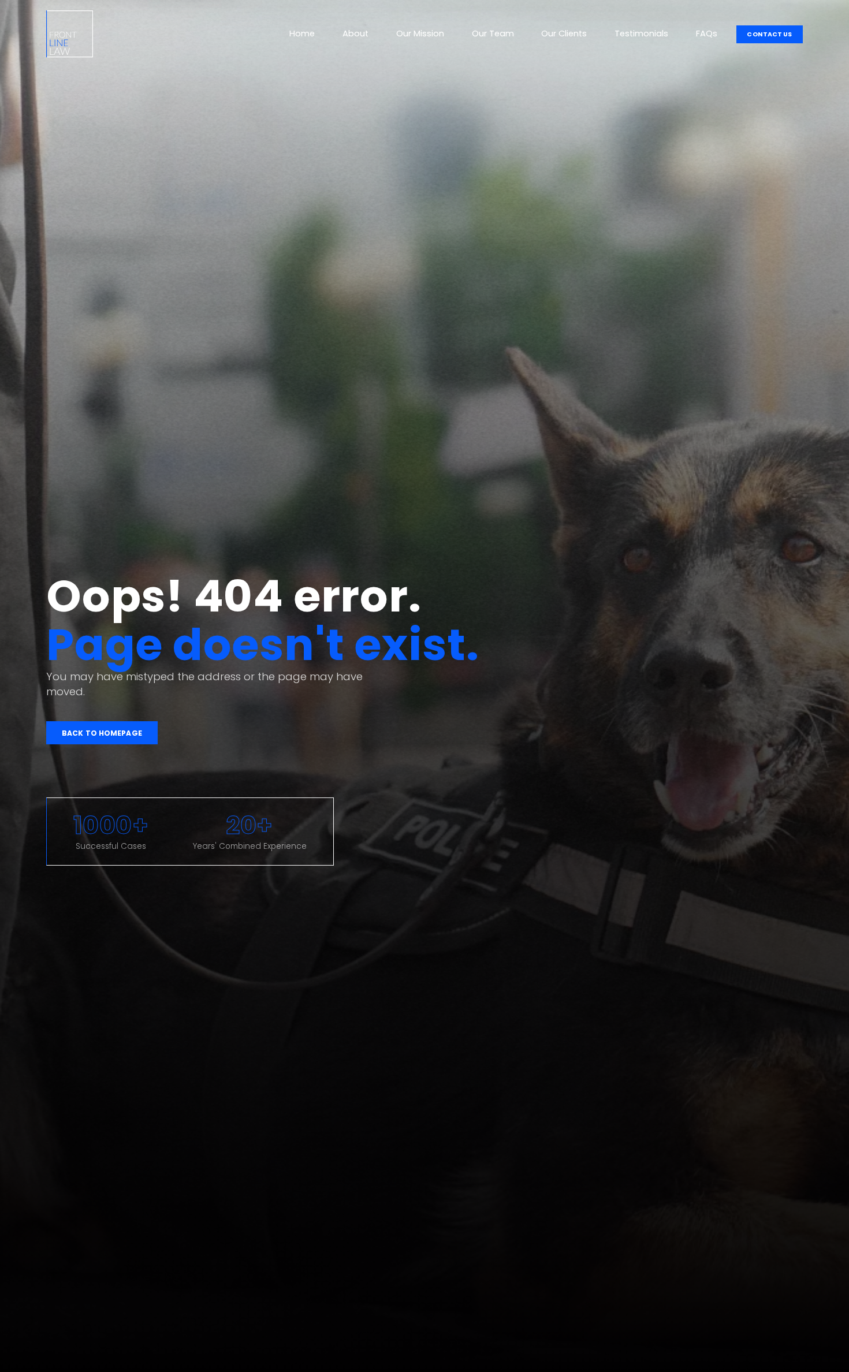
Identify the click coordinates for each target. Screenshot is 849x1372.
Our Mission (420, 33)
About (355, 33)
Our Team (493, 33)
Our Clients (564, 33)
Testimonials (641, 33)
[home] (69, 34)
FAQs (706, 33)
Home (302, 33)
